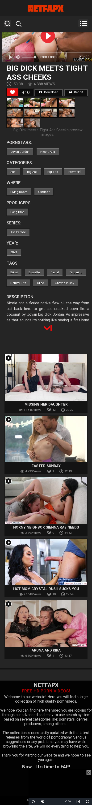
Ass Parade (18, 232)
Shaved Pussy (64, 283)
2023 (13, 252)
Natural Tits (18, 283)
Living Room (18, 192)
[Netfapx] (46, 8)
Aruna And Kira (46, 650)
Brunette (34, 272)
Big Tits (52, 172)
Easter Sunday (46, 466)
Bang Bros (17, 212)
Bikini (14, 272)
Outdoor (44, 192)
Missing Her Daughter (46, 404)
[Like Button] (12, 92)
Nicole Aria (47, 151)
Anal (13, 172)
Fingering (76, 272)
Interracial (74, 172)
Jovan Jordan (19, 151)
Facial (55, 272)
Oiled (40, 283)
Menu (83, 23)
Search (7, 23)
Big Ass (32, 172)
